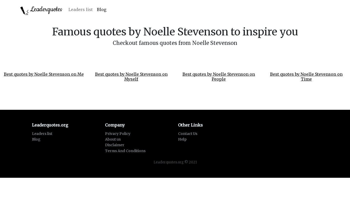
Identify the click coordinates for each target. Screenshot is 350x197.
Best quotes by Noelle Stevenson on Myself (131, 77)
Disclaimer (114, 145)
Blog (101, 9)
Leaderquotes (45, 9)
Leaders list (80, 9)
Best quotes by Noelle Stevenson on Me (44, 74)
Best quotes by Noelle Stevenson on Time (306, 77)
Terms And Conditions (125, 151)
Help (182, 139)
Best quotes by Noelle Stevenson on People (218, 77)
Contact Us (187, 133)
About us (113, 139)
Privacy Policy (117, 133)
